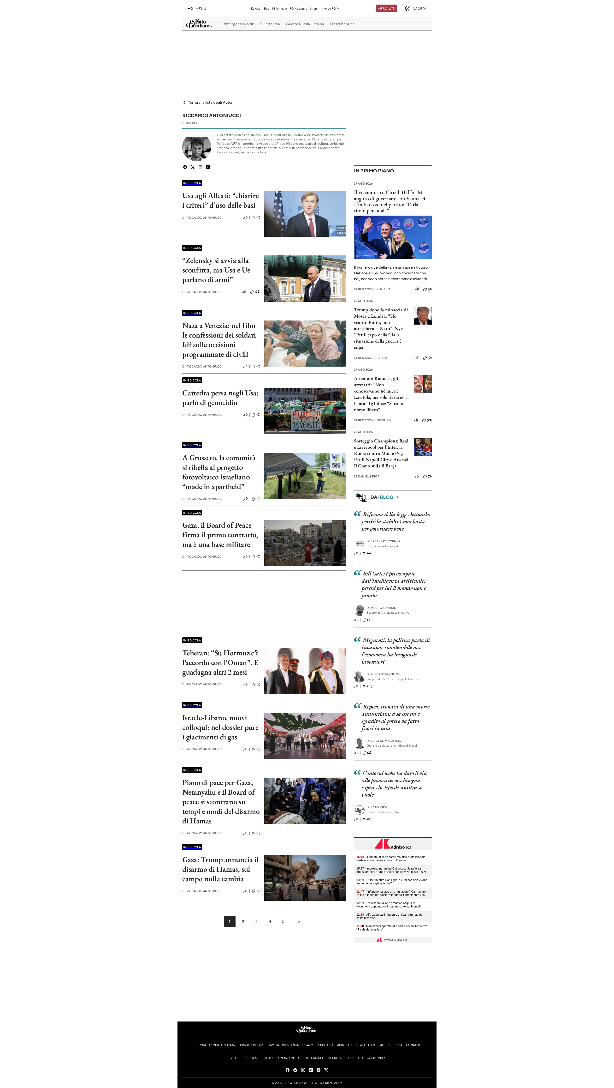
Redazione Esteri (370, 358)
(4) (258, 498)
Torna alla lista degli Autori (211, 102)
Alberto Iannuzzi (383, 674)
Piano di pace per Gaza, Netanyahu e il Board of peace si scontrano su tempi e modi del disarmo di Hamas (221, 801)
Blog (266, 8)
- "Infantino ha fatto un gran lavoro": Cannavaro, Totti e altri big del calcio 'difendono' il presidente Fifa (391, 893)
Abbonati (386, 8)
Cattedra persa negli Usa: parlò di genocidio (220, 397)
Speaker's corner (384, 541)
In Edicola (254, 8)
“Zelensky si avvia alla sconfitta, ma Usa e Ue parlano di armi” (216, 269)
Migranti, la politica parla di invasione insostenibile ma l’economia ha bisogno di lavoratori (396, 650)
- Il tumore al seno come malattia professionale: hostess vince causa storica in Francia (391, 858)
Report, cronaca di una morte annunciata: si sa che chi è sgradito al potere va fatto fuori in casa (396, 717)
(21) (429, 420)
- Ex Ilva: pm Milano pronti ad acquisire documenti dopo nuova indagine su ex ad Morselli (388, 904)
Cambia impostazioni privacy (290, 1045)
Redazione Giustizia (372, 420)
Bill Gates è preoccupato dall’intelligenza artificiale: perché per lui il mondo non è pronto (394, 584)
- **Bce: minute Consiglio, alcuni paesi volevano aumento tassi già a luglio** (391, 881)
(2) (258, 684)
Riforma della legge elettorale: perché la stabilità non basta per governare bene (396, 521)
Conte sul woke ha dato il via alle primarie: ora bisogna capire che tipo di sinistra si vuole (394, 783)
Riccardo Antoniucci (202, 217)
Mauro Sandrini (382, 608)
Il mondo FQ (328, 8)
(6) (369, 553)
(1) (368, 619)
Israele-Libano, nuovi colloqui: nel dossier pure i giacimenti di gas (220, 727)
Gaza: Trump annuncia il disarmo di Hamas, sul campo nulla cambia (220, 869)
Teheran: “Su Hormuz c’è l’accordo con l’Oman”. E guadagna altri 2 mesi (220, 662)
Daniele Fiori (367, 476)
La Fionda (377, 807)
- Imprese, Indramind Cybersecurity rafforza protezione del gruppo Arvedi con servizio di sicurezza (391, 870)
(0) (258, 217)
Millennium (279, 8)
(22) (257, 291)
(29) (370, 819)
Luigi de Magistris (384, 741)
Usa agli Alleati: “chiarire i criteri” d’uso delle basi (220, 200)
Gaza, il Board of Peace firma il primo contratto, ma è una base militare (220, 534)
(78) (369, 686)
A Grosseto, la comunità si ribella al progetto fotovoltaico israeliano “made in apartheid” (218, 472)
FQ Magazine (298, 8)
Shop (313, 8)
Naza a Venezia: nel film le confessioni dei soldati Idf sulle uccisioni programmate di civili (219, 339)
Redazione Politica (372, 289)
